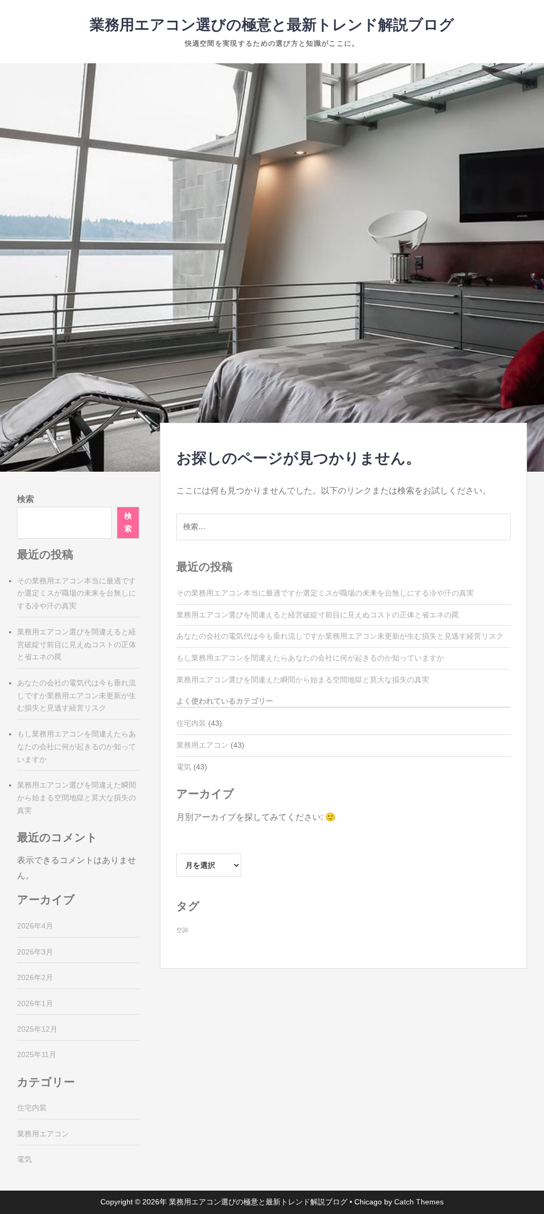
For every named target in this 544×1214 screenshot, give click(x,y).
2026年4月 (35, 926)
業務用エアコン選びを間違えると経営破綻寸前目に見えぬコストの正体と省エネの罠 (317, 614)
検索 (25, 499)
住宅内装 (191, 723)
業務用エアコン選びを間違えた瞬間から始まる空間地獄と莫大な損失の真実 (302, 679)
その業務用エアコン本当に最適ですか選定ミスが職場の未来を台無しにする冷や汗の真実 (325, 593)
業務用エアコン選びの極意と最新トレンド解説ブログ (272, 24)
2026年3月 (35, 952)
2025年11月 (36, 1054)
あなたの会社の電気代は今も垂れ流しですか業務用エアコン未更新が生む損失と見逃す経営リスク (340, 636)
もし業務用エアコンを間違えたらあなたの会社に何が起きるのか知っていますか (310, 658)
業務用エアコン (202, 745)
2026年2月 (35, 977)
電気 (183, 767)
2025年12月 (37, 1029)
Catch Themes (419, 1202)
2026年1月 (35, 1003)
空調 (182, 930)
